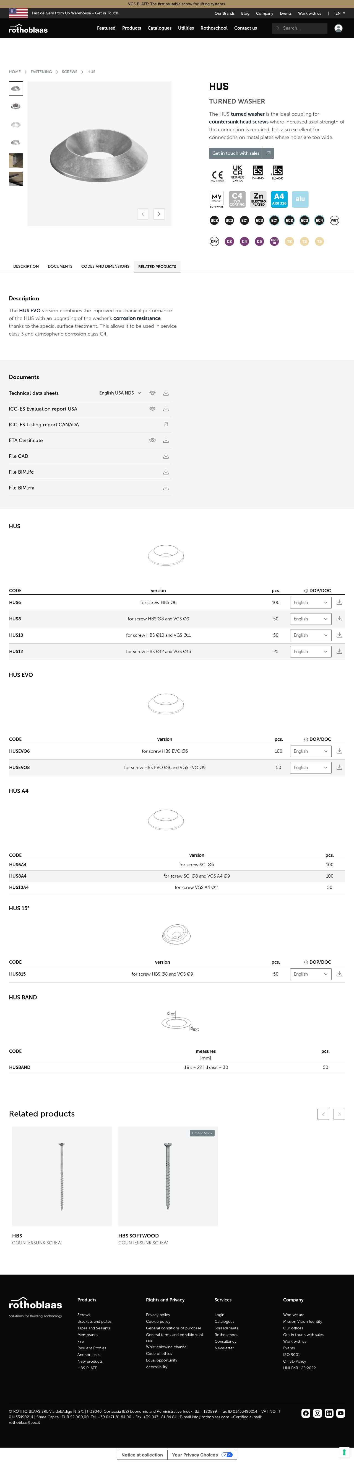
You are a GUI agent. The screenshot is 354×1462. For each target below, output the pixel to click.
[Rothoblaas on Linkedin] (317, 1413)
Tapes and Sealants (93, 1328)
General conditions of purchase (173, 1328)
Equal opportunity (161, 1360)
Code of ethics (159, 1354)
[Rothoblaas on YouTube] (340, 1413)
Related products (157, 266)
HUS (91, 72)
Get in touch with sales (303, 1335)
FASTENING (41, 72)
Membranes (87, 1335)
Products (131, 28)
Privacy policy (158, 1315)
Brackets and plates (94, 1321)
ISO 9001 (291, 1355)
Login (219, 1315)
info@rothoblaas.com (210, 1417)
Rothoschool (226, 1335)
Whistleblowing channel (167, 1347)
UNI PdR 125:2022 (299, 1368)
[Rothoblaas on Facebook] (305, 1413)
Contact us (245, 28)
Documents (60, 266)
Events (285, 13)
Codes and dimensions (105, 266)
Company (264, 13)
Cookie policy (158, 1321)
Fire (80, 1341)
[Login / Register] (338, 28)
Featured (106, 28)
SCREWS (69, 72)
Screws (83, 1315)
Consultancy (225, 1341)
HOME (15, 72)
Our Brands (225, 13)
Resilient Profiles (91, 1348)
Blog (245, 13)
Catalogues (224, 1321)
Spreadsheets (226, 1328)
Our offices (293, 1328)
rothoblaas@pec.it (24, 1422)
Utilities (186, 28)
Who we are (293, 1315)
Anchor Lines (88, 1355)
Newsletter (224, 1348)
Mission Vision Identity (302, 1321)
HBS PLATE (87, 1368)
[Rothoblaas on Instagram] (329, 1413)
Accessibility (156, 1367)
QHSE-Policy (294, 1361)
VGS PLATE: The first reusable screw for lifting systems (177, 4)
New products (90, 1361)
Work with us (309, 13)
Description (26, 266)
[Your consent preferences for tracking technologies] (344, 1452)
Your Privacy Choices (195, 1455)
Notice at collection (142, 1455)
